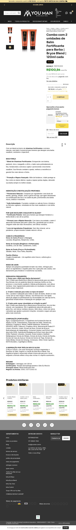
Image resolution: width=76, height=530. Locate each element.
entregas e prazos (11, 465)
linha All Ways (10, 477)
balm (57, 28)
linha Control (10, 487)
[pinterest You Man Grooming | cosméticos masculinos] (52, 425)
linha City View (10, 484)
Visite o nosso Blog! (34, 453)
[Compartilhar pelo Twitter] (65, 144)
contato (8, 448)
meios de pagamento (12, 461)
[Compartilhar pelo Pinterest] (62, 146)
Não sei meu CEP (52, 137)
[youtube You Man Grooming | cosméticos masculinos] (38, 425)
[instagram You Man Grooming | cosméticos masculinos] (24, 425)
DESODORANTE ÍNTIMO (40, 21)
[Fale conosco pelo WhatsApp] (67, 13)
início (7, 437)
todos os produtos (22, 21)
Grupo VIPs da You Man (13, 490)
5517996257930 (33, 437)
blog (7, 444)
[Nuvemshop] (64, 523)
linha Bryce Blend (11, 480)
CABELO (65, 21)
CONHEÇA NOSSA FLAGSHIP (15, 494)
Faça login (58, 12)
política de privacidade (13, 458)
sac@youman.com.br (34, 444)
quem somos (10, 468)
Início (10, 21)
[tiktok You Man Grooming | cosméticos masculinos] (45, 425)
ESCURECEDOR (55, 21)
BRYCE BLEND (34, 213)
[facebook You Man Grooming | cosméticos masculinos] (31, 425)
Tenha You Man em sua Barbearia (13, 472)
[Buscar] (18, 13)
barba (52, 28)
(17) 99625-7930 (33, 441)
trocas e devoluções (12, 455)
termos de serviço (11, 451)
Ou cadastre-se (58, 15)
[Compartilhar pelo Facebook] (62, 144)
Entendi (65, 527)
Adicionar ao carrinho (62, 125)
